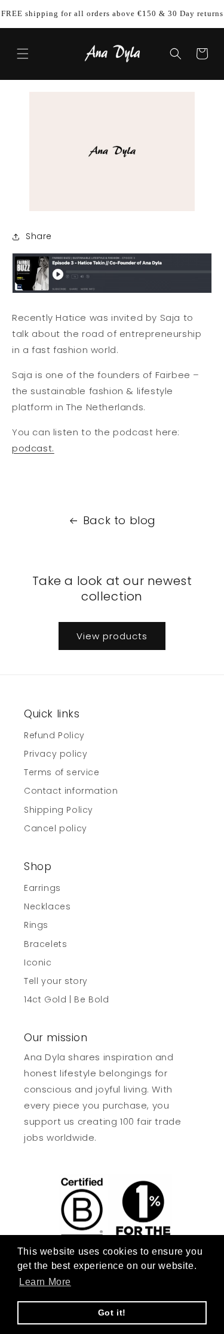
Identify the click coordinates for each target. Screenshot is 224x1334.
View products (112, 636)
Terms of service (62, 772)
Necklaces (47, 906)
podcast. (33, 448)
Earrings (42, 888)
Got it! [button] (112, 1312)
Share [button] (39, 236)
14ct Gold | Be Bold (66, 999)
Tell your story (56, 981)
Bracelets (45, 944)
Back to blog (119, 520)
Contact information (71, 791)
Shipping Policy (58, 810)
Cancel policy (55, 828)
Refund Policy (54, 735)
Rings (36, 925)
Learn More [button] (45, 1282)
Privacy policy (55, 754)
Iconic (38, 962)
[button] (23, 54)
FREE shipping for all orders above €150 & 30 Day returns (112, 13)
